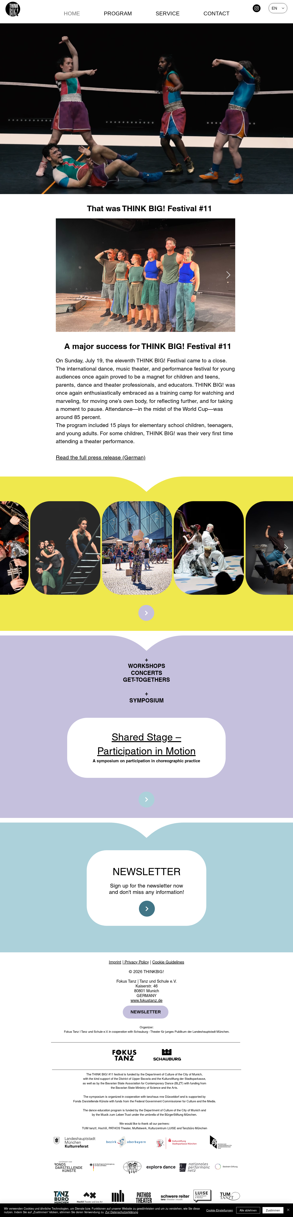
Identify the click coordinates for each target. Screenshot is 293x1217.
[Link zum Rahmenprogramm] (146, 800)
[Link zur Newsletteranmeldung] (147, 909)
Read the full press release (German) (101, 457)
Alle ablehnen (248, 1210)
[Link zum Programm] (146, 613)
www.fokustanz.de (146, 1000)
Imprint (115, 962)
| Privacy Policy (135, 962)
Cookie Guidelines (168, 962)
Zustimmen (273, 1210)
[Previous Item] (7, 548)
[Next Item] (228, 275)
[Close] (288, 1210)
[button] (168, 13)
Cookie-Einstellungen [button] (219, 1210)
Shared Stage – (146, 737)
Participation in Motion (146, 751)
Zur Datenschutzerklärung (121, 1212)
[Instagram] (257, 8)
